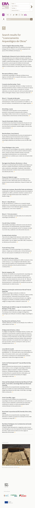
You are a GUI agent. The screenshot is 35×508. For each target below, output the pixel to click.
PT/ (7, 15)
